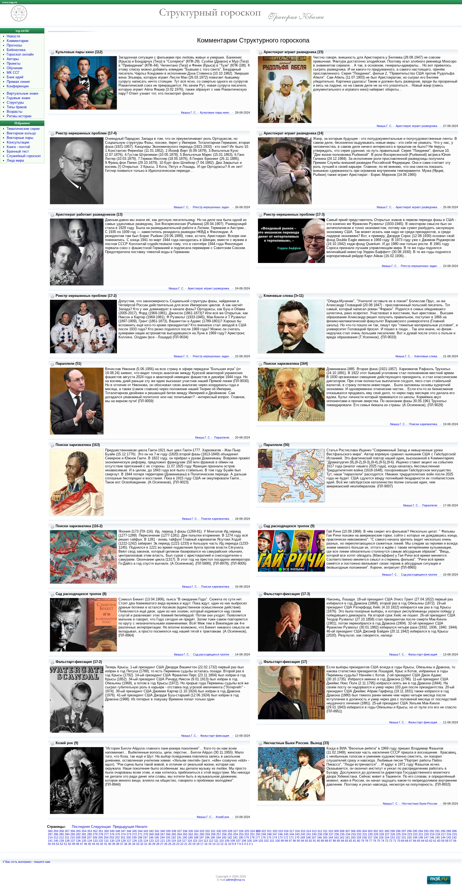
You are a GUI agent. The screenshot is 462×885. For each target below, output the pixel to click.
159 (358, 837)
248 (269, 834)
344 (140, 831)
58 (446, 840)
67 (410, 840)
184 (218, 837)
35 (129, 843)
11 (225, 843)
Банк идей (15, 77)
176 (263, 837)
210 (72, 837)
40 (109, 843)
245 (286, 834)
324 (252, 831)
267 (162, 834)
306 (353, 831)
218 (437, 834)
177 (257, 837)
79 (362, 840)
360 (50, 831)
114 (200, 840)
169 (302, 837)
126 (134, 840)
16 (205, 843)
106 (243, 840)
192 (173, 837)
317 (291, 831)
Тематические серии (23, 129)
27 (161, 843)
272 (134, 834)
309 (336, 831)
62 (430, 840)
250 (258, 834)
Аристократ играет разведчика (416, 125)
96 (294, 840)
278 (100, 834)
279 (95, 834)
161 (347, 837)
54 (53, 843)
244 (291, 834)
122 (157, 840)
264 (179, 834)
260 (201, 834)
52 (61, 843)
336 (185, 831)
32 (141, 843)
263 (185, 834)
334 (196, 831)
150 (409, 837)
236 (336, 834)
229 (376, 834)
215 (454, 834)
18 (197, 843)
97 (290, 840)
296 (409, 831)
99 (282, 840)
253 (241, 834)
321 (269, 831)
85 (338, 840)
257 (218, 834)
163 (336, 837)
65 (418, 840)
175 (269, 837)
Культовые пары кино (214, 112)
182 (229, 837)
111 (216, 840)
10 (229, 843)
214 (50, 837)
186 (207, 837)
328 (230, 831)
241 (308, 834)
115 (195, 840)
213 (55, 837)
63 (426, 840)
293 (426, 831)
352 (95, 831)
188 (196, 837)
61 (434, 840)
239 (319, 834)
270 (145, 834)
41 (105, 843)
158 (364, 837)
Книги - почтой (18, 147)
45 (89, 843)
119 (173, 840)
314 (308, 831)
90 (318, 840)
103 (260, 840)
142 (454, 837)
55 (49, 843)
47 (81, 843)
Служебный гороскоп (24, 156)
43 (97, 843)
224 (404, 834)
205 (100, 837)
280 (89, 834)
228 (381, 834)
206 (95, 837)
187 (201, 837)
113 (205, 840)
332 (207, 831)
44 (93, 843)
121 (162, 840)
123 (151, 840)
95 (298, 840)
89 (322, 840)
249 (263, 834)
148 (420, 837)
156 (375, 837)
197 (145, 837)
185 (212, 837)
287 (50, 834)
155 (381, 837)
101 (272, 840)
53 (57, 843)
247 (274, 834)
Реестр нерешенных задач (211, 207)
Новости (13, 36)
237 (331, 834)
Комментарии (17, 41)
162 (342, 837)
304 (364, 831)
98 (286, 840)
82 (350, 840)
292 (431, 831)
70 (398, 840)
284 (67, 834)
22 (181, 843)
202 (117, 837)
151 (403, 837)
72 (390, 840)
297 (403, 831)
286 (55, 834)
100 (277, 840)
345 (134, 831)
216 (448, 834)
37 (121, 843)
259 (207, 834)
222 (415, 834)
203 (111, 837)
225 (398, 834)
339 (168, 831)
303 (370, 831)
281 (84, 834)
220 (426, 834)
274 (123, 834)
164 (330, 837)
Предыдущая (123, 827)
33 (137, 843)
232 (359, 834)
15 (209, 843)
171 (291, 837)
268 (157, 834)
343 (145, 831)
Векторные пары (20, 138)
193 (167, 837)
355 (78, 831)
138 (67, 840)
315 (303, 831)
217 (443, 834)
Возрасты (14, 112)
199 (134, 837)
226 (392, 834)
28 (157, 843)
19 (193, 843)
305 (358, 831)
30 (149, 843)
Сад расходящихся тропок (419, 574)
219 (432, 834)
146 (431, 837)
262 (190, 834)
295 (415, 831)
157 (370, 837)
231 (364, 834)
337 (179, 831)
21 (185, 843)
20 (189, 843)
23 (177, 843)
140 (55, 840)
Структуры (15, 102)
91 (314, 840)
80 (358, 840)
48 (77, 843)
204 (106, 837)
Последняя (81, 827)
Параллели (221, 437)
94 (302, 840)
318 (286, 831)
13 (218, 843)
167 (313, 837)
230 (370, 834)
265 (173, 834)
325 (246, 831)
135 (84, 840)
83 (346, 840)
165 (325, 837)
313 (314, 831)
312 (319, 831)
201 (123, 837)
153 (392, 837)
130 (112, 840)
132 (100, 840)
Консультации (18, 142)
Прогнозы (14, 45)
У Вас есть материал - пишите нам (26, 861)
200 (128, 837)
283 (72, 834)
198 (139, 837)
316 (297, 831)
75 (378, 840)
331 (213, 831)
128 (123, 840)
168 (308, 837)
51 (65, 843)
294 (420, 831)
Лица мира (15, 160)
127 (128, 840)
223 (409, 834)
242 (303, 834)
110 (221, 840)
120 (168, 840)
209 (78, 837)
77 (370, 840)
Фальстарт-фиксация (422, 654)
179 (246, 837)
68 (406, 840)
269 (151, 834)
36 (125, 843)
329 (224, 831)
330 (218, 831)
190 (184, 837)
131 (106, 840)
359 (55, 831)
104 (255, 840)
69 (402, 840)
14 (213, 843)
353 (89, 831)
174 (274, 837)
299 (392, 831)
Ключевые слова (425, 356)
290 (443, 831)
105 (249, 840)
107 (238, 840)
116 (189, 840)
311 (325, 831)
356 (72, 831)
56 (454, 840)
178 (252, 837)
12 (222, 843)
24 (173, 843)
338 (173, 831)
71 (394, 840)
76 (374, 840)
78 (366, 840)
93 (306, 840)
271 (140, 834)
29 (153, 843)
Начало (141, 827)
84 (342, 840)
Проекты (13, 63)
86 (334, 840)
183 (224, 837)
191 (179, 837)
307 (347, 831)
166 (319, 837)
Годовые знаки (18, 98)
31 (145, 843)
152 (398, 837)
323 (258, 831)
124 (145, 840)
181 (235, 837)
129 (117, 840)
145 (437, 837)
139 (61, 840)
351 (100, 831)
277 (106, 834)
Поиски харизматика (423, 424)
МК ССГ (13, 73)
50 (69, 843)
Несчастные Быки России (419, 803)
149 (415, 837)
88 (326, 840)
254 (235, 834)
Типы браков (17, 107)
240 (314, 834)
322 (263, 831)
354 (84, 831)
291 (437, 831)
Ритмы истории (19, 116)
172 (285, 837)
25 (169, 843)
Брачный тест (18, 151)
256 (224, 834)
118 (179, 840)
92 (310, 840)
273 (128, 834)
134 (89, 840)
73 (386, 840)
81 (354, 840)
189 (190, 837)
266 (168, 834)
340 (162, 831)
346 (128, 831)
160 (353, 837)
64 (422, 840)
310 (330, 831)
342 (151, 831)
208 (83, 837)
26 (165, 843)
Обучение (14, 68)
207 (89, 837)
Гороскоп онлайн (20, 54)
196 (151, 837)
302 (375, 831)
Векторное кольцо (21, 133)
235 (342, 834)
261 (196, 834)
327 (235, 831)
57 (450, 840)
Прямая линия (18, 82)
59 (442, 840)
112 (211, 840)
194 (162, 837)
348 (117, 831)
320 (274, 831)
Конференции (18, 86)
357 (67, 831)
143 (448, 837)
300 (386, 831)
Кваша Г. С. (189, 112)
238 (325, 834)
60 (438, 840)
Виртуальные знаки (22, 93)
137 (72, 840)
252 (246, 834)
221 (420, 834)
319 (280, 831)
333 (201, 831)
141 (50, 840)
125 (140, 840)
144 (443, 837)
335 (190, 831)
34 (133, 843)
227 (387, 834)
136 (78, 840)
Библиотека (16, 50)
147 (426, 837)
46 (85, 843)
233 (353, 834)
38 (117, 843)
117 (184, 840)
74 (382, 840)
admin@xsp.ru (235, 879)
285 (61, 834)
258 (213, 834)
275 (117, 834)
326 (241, 831)
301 (381, 831)
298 (398, 831)
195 (156, 837)
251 (252, 834)
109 (227, 840)
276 (112, 834)
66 (414, 840)
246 (280, 834)
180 (240, 837)
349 (112, 831)
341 (157, 831)
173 (280, 837)
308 (342, 831)
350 (106, 831)
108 (232, 840)
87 (330, 840)
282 (78, 834)
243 (297, 834)
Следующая (101, 827)
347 (123, 831)
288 (454, 831)
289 (448, 831)
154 (386, 837)
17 (201, 843)
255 (230, 834)
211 (67, 837)
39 (113, 843)
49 (73, 843)
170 (297, 837)
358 (61, 831)
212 (61, 837)
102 (266, 840)
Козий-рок (222, 816)
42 (101, 843)
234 (347, 834)
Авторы (13, 59)
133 (95, 840)
